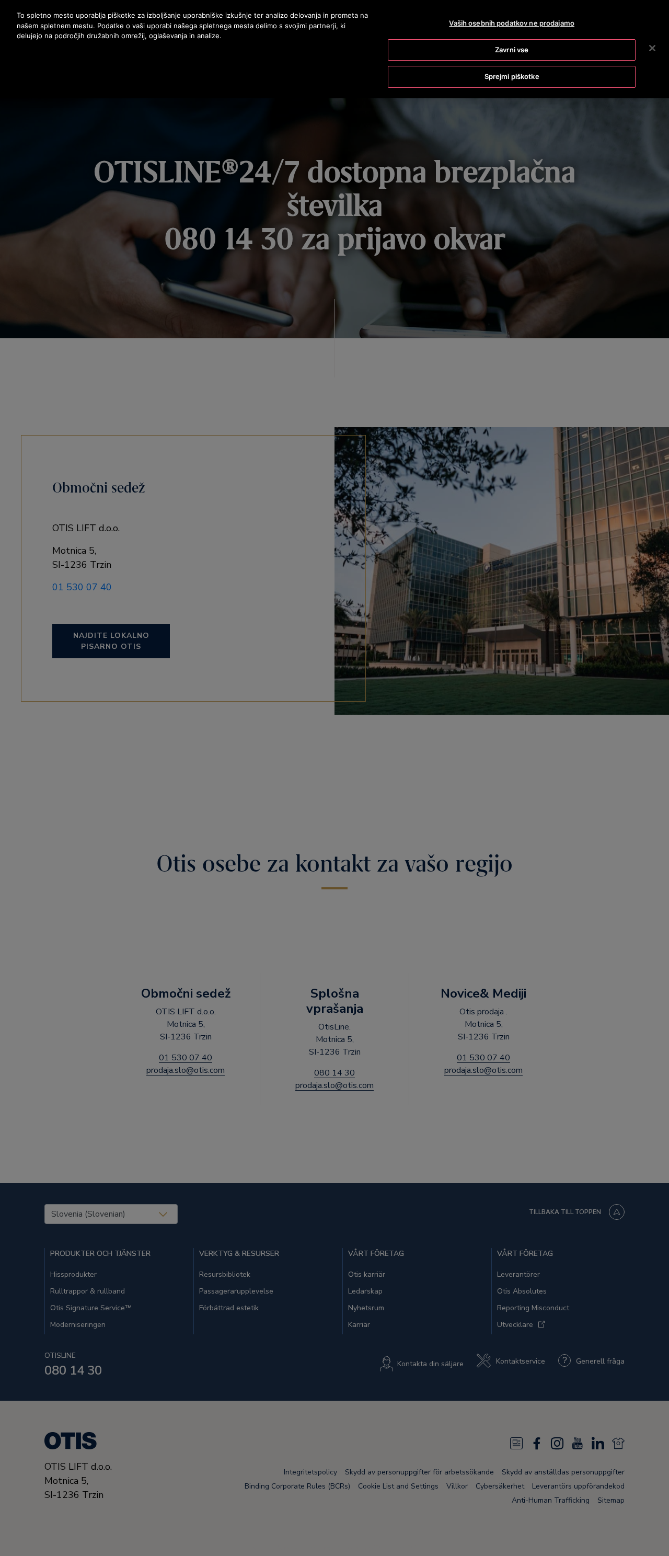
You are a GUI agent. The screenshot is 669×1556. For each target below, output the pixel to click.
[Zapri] (652, 48)
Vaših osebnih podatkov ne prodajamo (511, 23)
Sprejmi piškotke (512, 76)
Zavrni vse (511, 49)
